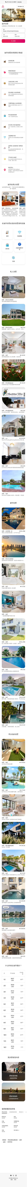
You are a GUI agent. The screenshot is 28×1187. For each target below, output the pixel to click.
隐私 (12, 1179)
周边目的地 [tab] (4, 1112)
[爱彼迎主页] (3, 6)
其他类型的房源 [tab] (13, 1112)
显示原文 (19, 2)
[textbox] (7, 36)
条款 (15, 1179)
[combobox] (13, 31)
